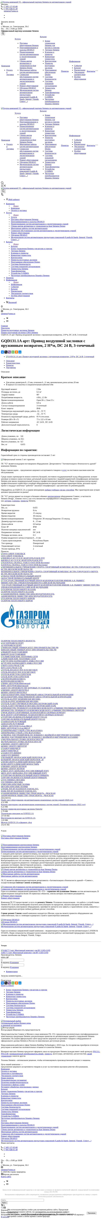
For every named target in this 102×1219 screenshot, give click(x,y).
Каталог (43, 37)
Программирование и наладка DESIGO (29, 49)
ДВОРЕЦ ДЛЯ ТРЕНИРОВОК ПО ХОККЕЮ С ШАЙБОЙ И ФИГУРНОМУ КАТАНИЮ (39, 737)
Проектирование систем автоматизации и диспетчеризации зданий (29, 55)
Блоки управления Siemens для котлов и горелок (52, 44)
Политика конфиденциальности (14, 1082)
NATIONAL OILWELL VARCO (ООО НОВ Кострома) (24, 565)
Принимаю (92, 1213)
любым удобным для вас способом (59, 490)
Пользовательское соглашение (14, 1080)
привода (48, 1054)
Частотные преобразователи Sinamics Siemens (52, 101)
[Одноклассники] (16, 352)
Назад (16, 206)
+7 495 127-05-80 (10, 6)
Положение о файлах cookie (13, 1085)
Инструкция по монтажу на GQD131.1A (18, 818)
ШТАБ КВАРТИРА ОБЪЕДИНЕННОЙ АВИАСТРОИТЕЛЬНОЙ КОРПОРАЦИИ (36, 697)
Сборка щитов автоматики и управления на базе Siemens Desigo (28, 64)
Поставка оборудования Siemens (29, 44)
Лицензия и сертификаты (12, 1073)
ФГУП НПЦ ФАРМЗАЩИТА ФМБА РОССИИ (21, 663)
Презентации (79, 70)
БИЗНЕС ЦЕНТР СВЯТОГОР (14, 746)
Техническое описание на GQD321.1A (17, 813)
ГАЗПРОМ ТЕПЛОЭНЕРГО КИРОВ (17, 601)
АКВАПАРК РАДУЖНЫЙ (12, 724)
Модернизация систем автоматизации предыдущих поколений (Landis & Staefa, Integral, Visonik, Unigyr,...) (29, 96)
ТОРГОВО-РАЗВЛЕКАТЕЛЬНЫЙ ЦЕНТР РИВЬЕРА (24, 778)
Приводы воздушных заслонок (50, 65)
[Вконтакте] (7, 319)
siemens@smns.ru (11, 11)
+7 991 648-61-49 (10, 9)
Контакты (91, 71)
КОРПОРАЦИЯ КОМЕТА (12, 681)
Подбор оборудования (80, 78)
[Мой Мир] (19, 352)
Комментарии (12, 971)
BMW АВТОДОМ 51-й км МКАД (15, 728)
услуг (64, 470)
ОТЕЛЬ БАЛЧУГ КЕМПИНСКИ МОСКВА (19, 701)
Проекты (65, 71)
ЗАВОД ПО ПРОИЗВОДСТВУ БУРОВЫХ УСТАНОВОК (26, 688)
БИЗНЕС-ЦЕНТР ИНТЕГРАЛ (14, 692)
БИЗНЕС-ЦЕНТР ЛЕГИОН (13, 769)
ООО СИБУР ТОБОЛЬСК (12, 556)
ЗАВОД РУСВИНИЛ (10, 755)
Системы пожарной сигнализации (51, 83)
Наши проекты (7, 1078)
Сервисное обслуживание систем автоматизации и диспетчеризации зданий (29, 79)
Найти (4, 1203)
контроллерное (54, 496)
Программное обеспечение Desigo (51, 72)
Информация (74, 61)
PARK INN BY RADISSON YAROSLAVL (19, 791)
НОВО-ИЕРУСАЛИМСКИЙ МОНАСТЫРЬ (20, 764)
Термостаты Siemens (50, 89)
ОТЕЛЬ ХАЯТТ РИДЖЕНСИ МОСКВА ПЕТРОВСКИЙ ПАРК (28, 706)
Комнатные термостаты (50, 58)
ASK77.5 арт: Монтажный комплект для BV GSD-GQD (24, 953)
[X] (5, 352)
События (78, 66)
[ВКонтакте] (2, 352)
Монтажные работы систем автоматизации (29, 71)
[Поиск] (3, 33)
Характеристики (13, 363)
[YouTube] (7, 322)
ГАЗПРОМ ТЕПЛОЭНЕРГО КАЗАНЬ (17, 592)
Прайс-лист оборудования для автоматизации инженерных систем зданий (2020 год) (37, 800)
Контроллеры (50, 61)
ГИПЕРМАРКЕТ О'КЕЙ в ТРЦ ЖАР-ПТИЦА (21, 733)
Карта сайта (6, 1177)
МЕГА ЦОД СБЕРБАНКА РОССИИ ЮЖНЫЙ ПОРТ (24, 773)
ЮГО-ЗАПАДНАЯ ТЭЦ (11, 668)
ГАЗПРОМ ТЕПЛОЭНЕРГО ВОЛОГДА (18, 641)
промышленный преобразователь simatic (26, 1054)
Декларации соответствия (79, 73)
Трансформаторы (52, 92)
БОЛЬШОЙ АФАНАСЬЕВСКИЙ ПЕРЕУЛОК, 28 (22, 760)
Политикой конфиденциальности (41, 1214)
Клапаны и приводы (49, 53)
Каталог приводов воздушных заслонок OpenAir (21, 809)
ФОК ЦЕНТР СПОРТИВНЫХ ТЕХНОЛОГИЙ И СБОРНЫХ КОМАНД (32, 715)
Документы (11, 367)
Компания (5, 66)
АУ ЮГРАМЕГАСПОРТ (11, 645)
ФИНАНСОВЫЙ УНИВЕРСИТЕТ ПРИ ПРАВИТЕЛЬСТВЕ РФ (28, 650)
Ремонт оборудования (29, 86)
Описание (10, 361)
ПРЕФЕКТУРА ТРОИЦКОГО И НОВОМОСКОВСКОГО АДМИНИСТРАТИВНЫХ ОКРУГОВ (42, 710)
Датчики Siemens (52, 50)
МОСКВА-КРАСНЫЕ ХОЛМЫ (14, 787)
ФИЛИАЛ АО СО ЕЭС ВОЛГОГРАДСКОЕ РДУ (22, 560)
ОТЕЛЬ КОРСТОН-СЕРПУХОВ (15, 677)
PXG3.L (96, 1051)
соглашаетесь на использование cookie (51, 1212)
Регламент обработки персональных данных (20, 1087)
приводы (24, 501)
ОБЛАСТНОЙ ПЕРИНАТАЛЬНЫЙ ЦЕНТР (20, 578)
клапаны (16, 501)
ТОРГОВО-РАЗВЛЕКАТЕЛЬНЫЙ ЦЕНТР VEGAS (23, 719)
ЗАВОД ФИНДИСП (9, 751)
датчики (7, 501)
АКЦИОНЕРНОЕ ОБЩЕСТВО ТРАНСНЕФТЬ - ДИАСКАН (27, 795)
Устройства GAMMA (49, 96)
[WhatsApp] (12, 352)
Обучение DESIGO (28, 88)
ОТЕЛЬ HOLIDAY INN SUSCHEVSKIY (18, 672)
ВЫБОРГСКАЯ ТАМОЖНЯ (13, 654)
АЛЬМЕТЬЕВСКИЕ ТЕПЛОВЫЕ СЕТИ (18, 659)
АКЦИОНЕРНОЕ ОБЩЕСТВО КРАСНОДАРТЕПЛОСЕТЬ (26, 596)
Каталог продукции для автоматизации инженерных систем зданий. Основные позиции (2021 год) (43, 804)
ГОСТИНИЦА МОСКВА (12, 782)
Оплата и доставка (9, 1071)
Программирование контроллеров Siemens (19, 847)
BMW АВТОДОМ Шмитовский (14, 686)
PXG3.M (4, 1054)
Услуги (18, 39)
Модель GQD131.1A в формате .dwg (16, 822)
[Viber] (9, 352)
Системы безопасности (50, 78)
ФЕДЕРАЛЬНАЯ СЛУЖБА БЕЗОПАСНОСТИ (21, 742)
